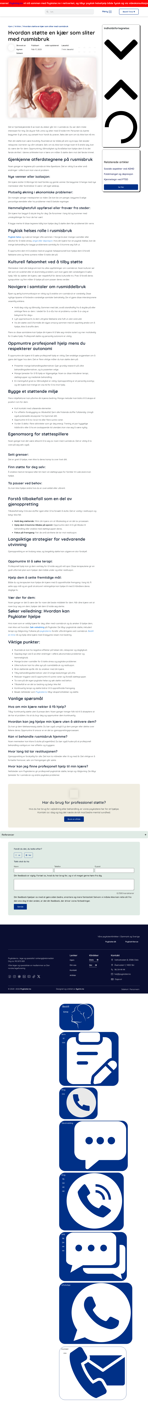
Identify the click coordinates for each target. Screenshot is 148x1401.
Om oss (73, 965)
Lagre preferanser (42, 1390)
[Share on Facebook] (79, 50)
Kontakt (73, 970)
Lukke (9, 1393)
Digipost (118, 979)
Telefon (57, 866)
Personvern (134, 989)
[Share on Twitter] (84, 50)
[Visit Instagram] (89, 50)
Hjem (10, 26)
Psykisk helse (14, 237)
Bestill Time (128, 12)
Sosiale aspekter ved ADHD (119, 168)
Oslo (91, 959)
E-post (97, 866)
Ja (19, 855)
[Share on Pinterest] (94, 50)
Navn (16, 866)
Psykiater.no (25, 989)
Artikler (17, 26)
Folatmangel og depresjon (118, 174)
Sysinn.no (80, 989)
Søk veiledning (37, 627)
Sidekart (124, 989)
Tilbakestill (27, 1393)
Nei (30, 855)
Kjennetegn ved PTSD (116, 179)
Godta (57, 1390)
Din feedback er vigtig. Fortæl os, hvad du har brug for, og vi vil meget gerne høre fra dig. (58, 875)
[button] (121, 50)
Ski (90, 965)
